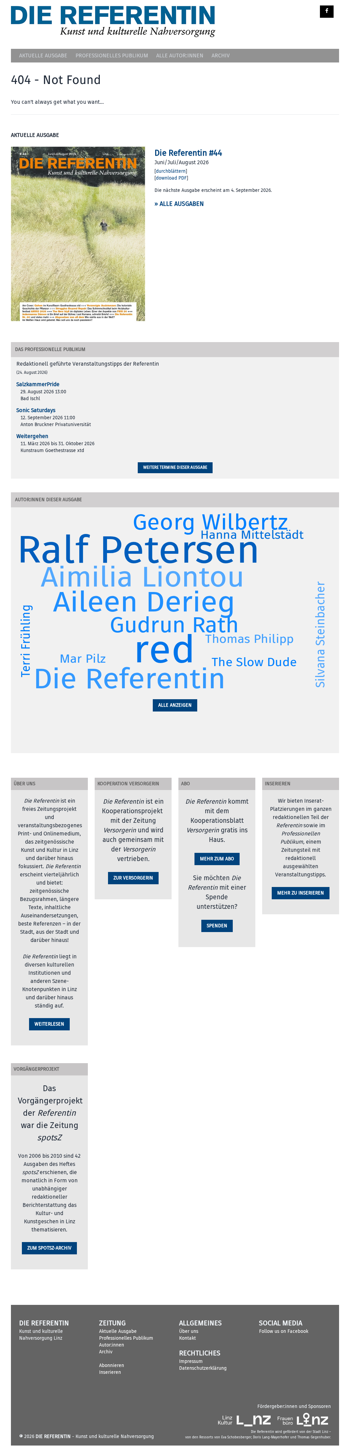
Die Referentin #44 (188, 153)
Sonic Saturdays (35, 410)
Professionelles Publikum (112, 55)
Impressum (191, 1361)
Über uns (188, 1331)
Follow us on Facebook (283, 1331)
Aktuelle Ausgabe (43, 55)
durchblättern (171, 171)
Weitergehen (32, 436)
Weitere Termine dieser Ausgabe (175, 467)
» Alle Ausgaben (179, 204)
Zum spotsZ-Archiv (49, 1248)
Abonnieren (111, 1365)
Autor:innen (111, 1345)
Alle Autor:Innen (179, 55)
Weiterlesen (49, 1024)
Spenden (217, 926)
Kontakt (187, 1338)
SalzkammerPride (37, 384)
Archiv (221, 55)
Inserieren (110, 1372)
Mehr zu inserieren (300, 893)
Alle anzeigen (175, 705)
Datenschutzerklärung (203, 1368)
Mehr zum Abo (217, 859)
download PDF (171, 178)
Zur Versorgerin (133, 878)
